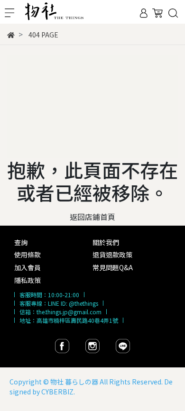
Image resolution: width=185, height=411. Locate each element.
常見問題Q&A (112, 267)
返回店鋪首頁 (92, 216)
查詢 (21, 242)
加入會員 (27, 267)
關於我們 (105, 242)
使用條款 (27, 254)
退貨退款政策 (112, 254)
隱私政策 (27, 280)
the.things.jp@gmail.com (69, 312)
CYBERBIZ (57, 391)
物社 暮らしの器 (74, 381)
